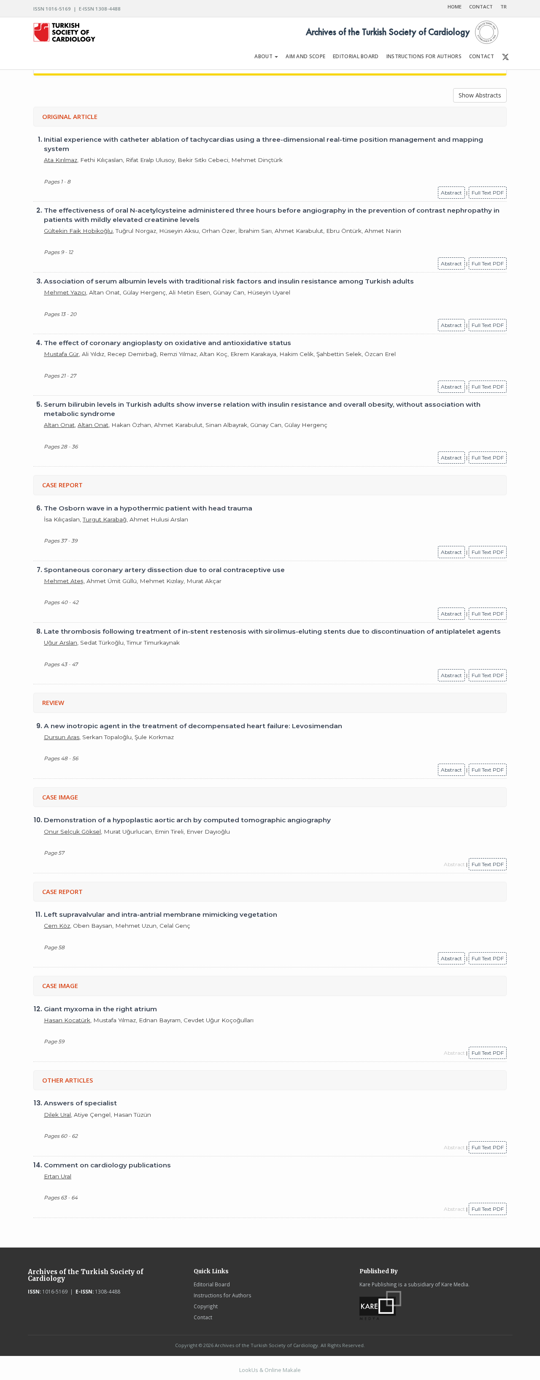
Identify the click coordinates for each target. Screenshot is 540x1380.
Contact (203, 1317)
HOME (455, 6)
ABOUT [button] (264, 56)
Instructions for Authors (222, 1295)
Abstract (451, 192)
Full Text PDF (488, 192)
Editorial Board (212, 1284)
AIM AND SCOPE (305, 56)
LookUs (248, 1370)
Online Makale (283, 1370)
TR (503, 6)
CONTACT (481, 6)
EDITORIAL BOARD (356, 56)
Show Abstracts (480, 95)
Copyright (206, 1306)
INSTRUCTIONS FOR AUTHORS (424, 56)
